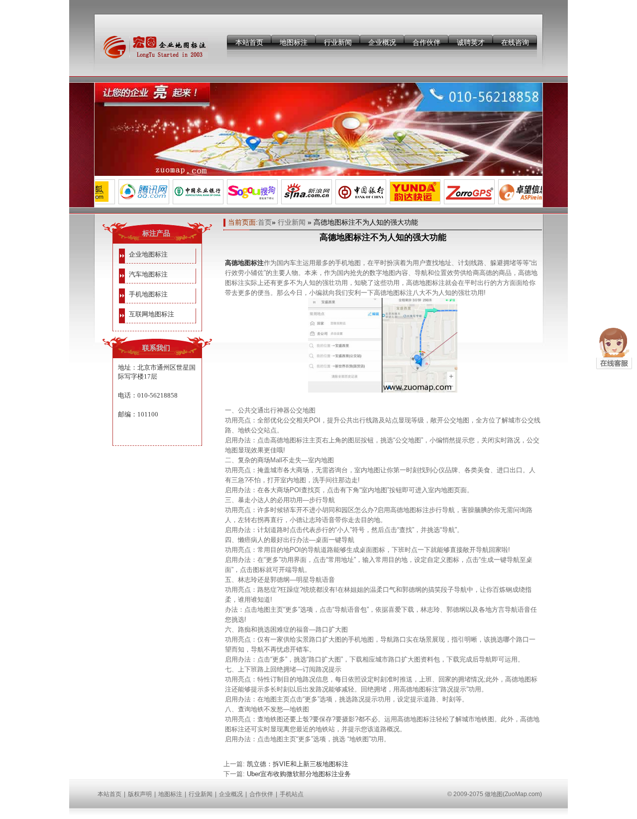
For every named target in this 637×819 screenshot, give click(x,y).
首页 (265, 222)
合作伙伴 (426, 42)
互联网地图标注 (151, 314)
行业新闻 (338, 42)
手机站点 (292, 794)
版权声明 (140, 794)
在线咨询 (515, 42)
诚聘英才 (471, 42)
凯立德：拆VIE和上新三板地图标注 (297, 764)
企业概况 (382, 42)
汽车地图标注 (148, 274)
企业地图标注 (148, 254)
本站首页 (249, 42)
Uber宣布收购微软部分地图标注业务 (299, 774)
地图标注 (294, 42)
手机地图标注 (148, 294)
